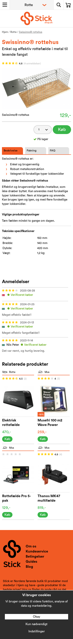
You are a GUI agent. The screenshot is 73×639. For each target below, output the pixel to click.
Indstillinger (36, 631)
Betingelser (35, 556)
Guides (31, 561)
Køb (62, 129)
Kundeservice (37, 551)
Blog (29, 566)
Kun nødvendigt (36, 624)
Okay (36, 616)
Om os (31, 546)
